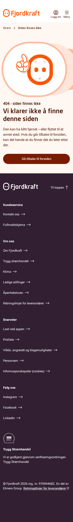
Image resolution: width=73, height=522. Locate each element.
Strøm (7, 27)
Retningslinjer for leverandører (44, 488)
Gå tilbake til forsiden (36, 159)
